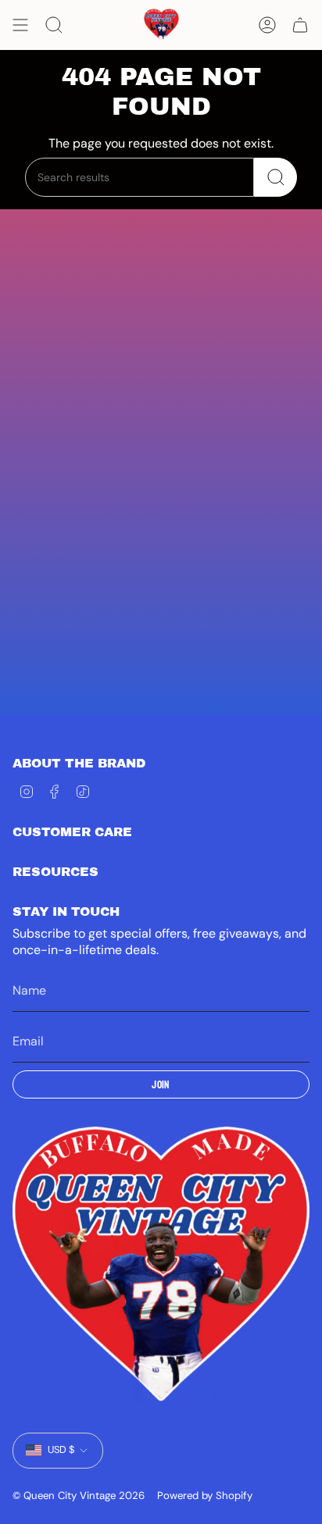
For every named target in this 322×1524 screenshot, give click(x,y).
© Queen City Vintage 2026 (79, 1495)
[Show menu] (20, 25)
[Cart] (300, 25)
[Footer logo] (161, 1266)
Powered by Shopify (204, 1495)
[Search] (275, 177)
